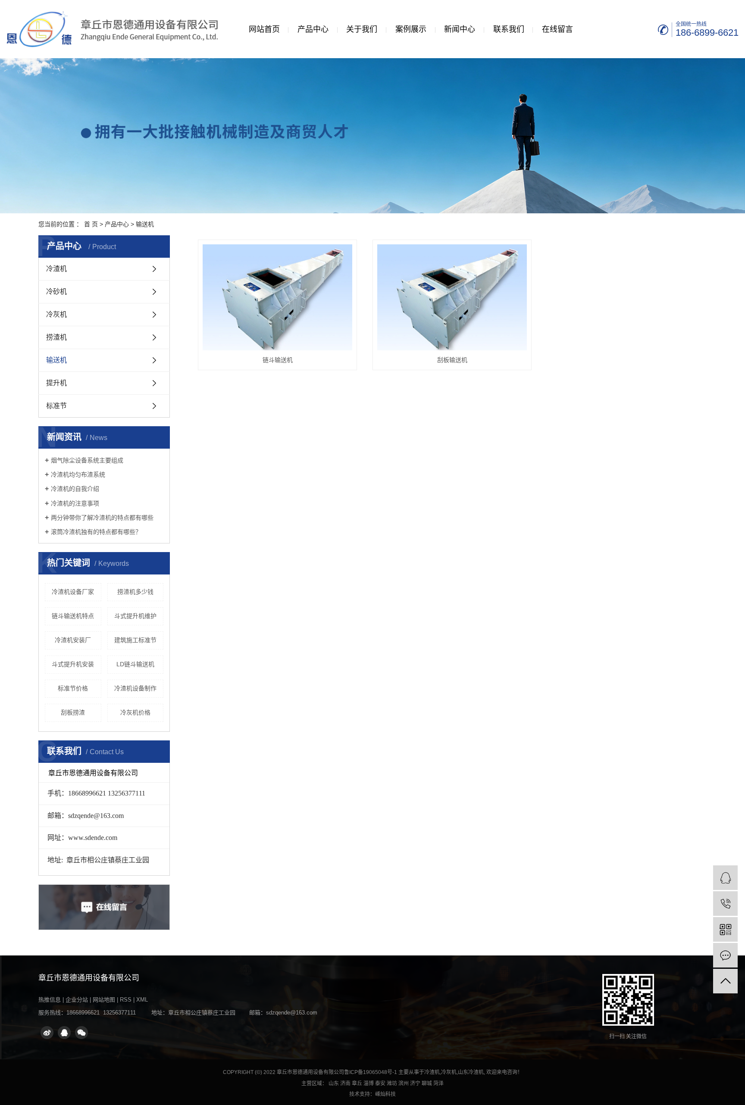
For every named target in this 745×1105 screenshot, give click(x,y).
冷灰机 (56, 314)
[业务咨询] (725, 877)
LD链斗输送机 (135, 664)
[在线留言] (725, 955)
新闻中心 (459, 29)
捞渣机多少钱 (135, 591)
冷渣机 (56, 268)
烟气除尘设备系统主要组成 (87, 460)
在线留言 (557, 29)
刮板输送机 (452, 359)
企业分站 (77, 999)
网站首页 (264, 29)
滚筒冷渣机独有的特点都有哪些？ (96, 531)
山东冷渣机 (471, 1072)
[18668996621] (725, 903)
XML (142, 999)
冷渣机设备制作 (135, 688)
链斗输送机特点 (73, 615)
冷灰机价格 (135, 712)
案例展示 (410, 29)
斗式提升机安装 (73, 664)
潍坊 (392, 1083)
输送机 (145, 224)
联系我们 (508, 29)
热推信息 (49, 999)
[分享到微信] (81, 1032)
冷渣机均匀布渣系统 (78, 474)
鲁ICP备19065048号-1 (370, 1072)
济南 (345, 1083)
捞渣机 (56, 337)
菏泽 (438, 1083)
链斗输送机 (278, 359)
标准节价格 (73, 688)
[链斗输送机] (277, 297)
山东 (334, 1083)
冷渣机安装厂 (73, 640)
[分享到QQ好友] (64, 1032)
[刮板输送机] (452, 297)
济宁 (415, 1083)
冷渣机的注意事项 (75, 503)
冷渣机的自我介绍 (75, 488)
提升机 (56, 383)
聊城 (427, 1083)
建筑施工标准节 (135, 640)
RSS (125, 999)
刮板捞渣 (73, 712)
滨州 (403, 1083)
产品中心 (313, 29)
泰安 (380, 1083)
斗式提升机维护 (135, 615)
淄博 (368, 1083)
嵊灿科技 (385, 1094)
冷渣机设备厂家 (73, 591)
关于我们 (361, 29)
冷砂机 (56, 291)
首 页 (91, 224)
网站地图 (104, 999)
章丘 (357, 1083)
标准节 (56, 405)
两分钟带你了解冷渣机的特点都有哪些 (102, 517)
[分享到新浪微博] (47, 1032)
